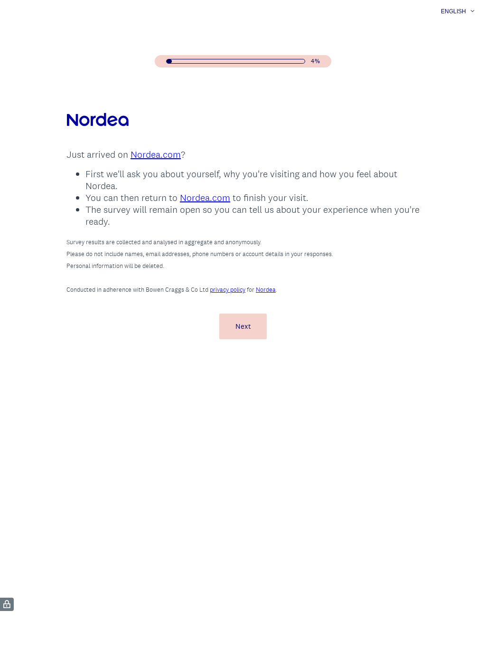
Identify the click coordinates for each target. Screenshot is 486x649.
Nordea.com (156, 154)
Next (243, 326)
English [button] (453, 11)
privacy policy (227, 290)
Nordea (266, 290)
